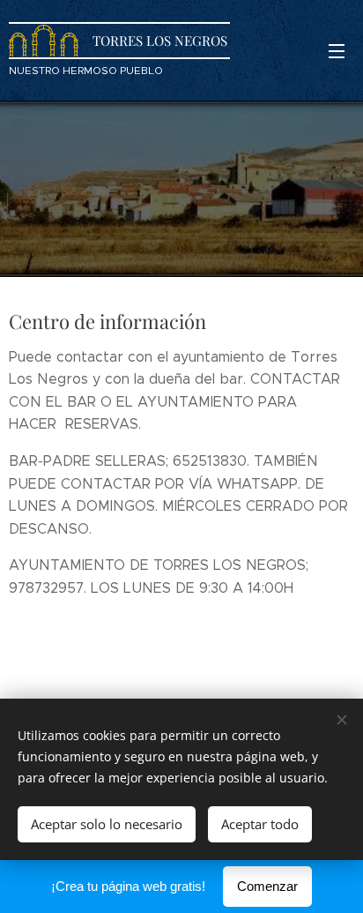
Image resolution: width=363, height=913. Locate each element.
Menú (336, 50)
